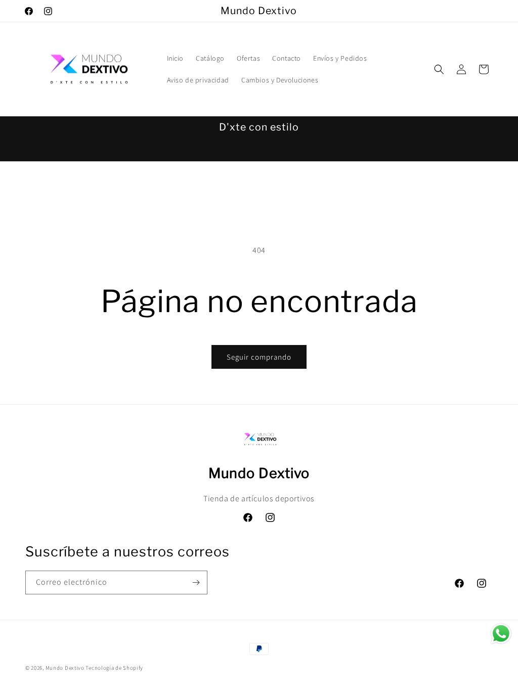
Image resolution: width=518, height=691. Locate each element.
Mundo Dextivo (65, 667)
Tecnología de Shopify (114, 667)
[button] (439, 69)
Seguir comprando (259, 357)
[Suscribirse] (196, 582)
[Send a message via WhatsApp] (501, 633)
